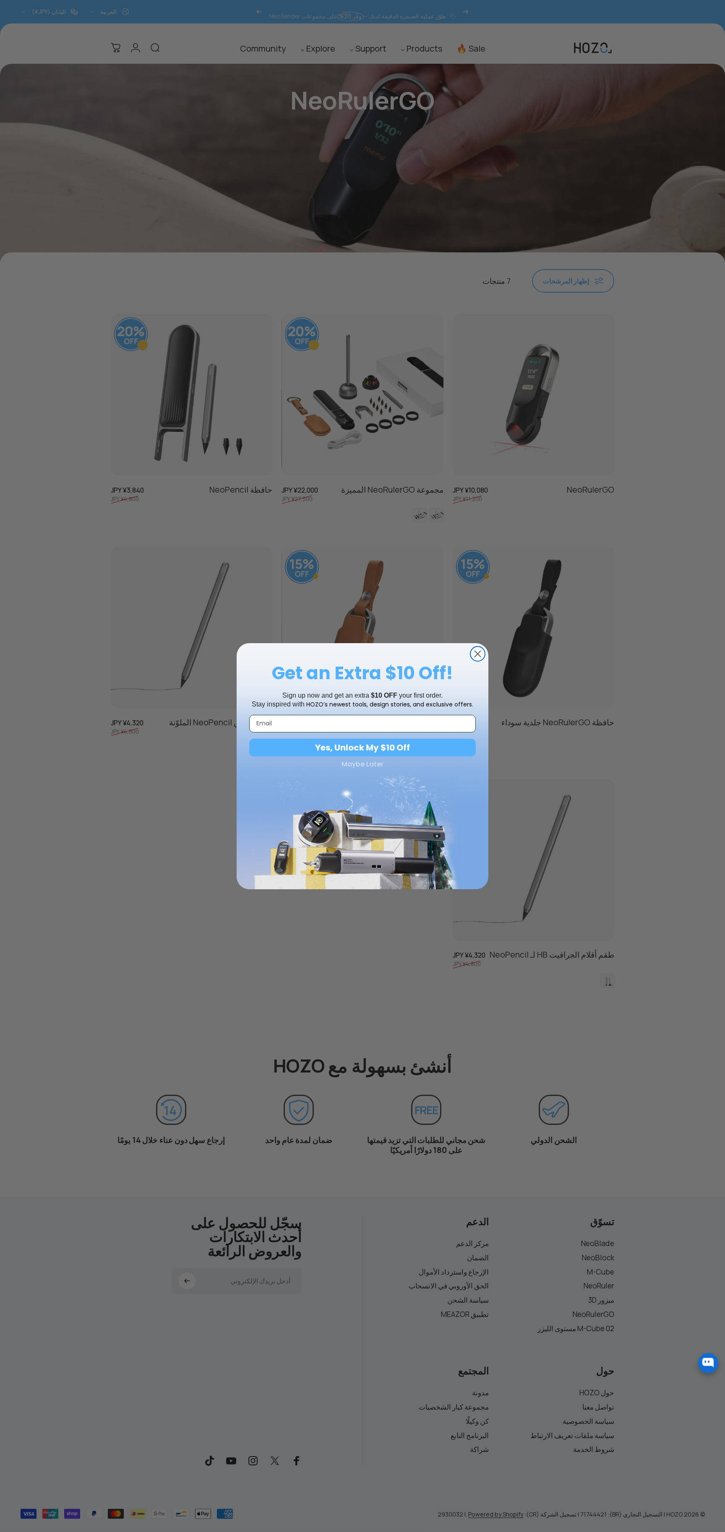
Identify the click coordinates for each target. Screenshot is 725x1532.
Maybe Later (362, 764)
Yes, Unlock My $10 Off (362, 747)
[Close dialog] (477, 654)
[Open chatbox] (708, 1363)
